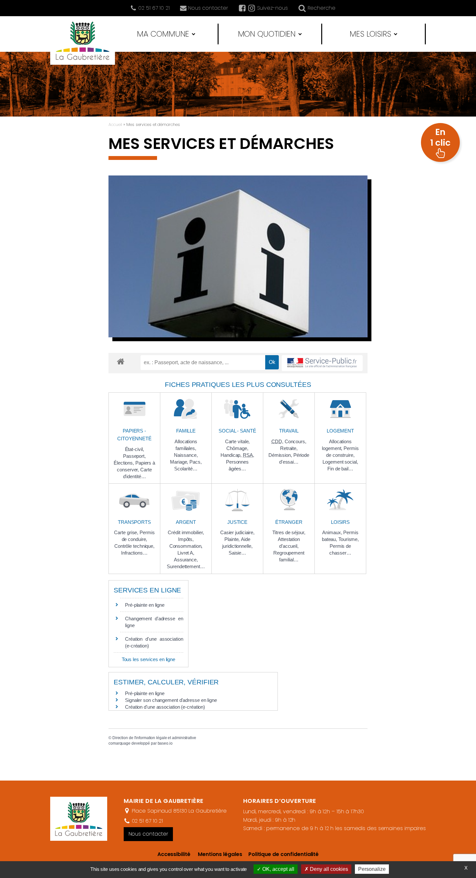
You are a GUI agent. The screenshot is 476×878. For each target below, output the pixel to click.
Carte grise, (127, 532)
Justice (237, 522)
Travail (288, 430)
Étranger (288, 522)
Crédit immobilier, (186, 532)
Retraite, (289, 448)
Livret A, (185, 553)
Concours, (295, 441)
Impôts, (186, 539)
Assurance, (186, 559)
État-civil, (134, 449)
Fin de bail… (340, 468)
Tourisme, (348, 539)
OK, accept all (277, 869)
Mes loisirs (370, 33)
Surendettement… (186, 566)
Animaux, (332, 532)
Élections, (124, 463)
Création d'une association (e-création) (165, 707)
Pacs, (195, 462)
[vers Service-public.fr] (322, 363)
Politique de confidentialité (280, 854)
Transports (134, 522)
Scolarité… (185, 468)
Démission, (280, 455)
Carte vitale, (237, 441)
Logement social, (340, 462)
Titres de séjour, (288, 532)
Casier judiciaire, (237, 532)
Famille (186, 430)
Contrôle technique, (134, 546)
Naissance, (186, 455)
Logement (340, 430)
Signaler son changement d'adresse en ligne (171, 700)
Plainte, (232, 539)
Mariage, (179, 462)
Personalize (372, 869)
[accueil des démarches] (120, 361)
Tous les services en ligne (148, 659)
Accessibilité (173, 854)
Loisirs (340, 522)
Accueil (115, 124)
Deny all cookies (328, 869)
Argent (186, 522)
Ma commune (163, 33)
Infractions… (134, 553)
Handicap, (232, 455)
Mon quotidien (267, 33)
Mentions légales (220, 854)
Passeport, (134, 456)
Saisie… (237, 553)
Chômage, (237, 448)
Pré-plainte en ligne (144, 605)
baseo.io (165, 743)
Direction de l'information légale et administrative (154, 738)
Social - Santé (237, 430)
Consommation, (186, 546)
